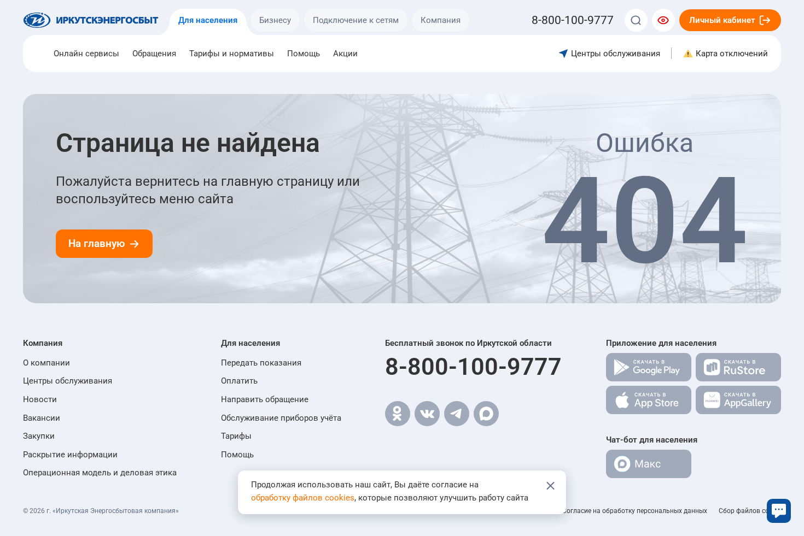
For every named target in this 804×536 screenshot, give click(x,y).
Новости (40, 399)
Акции (345, 53)
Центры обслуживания (67, 381)
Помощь (303, 53)
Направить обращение (264, 399)
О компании (46, 363)
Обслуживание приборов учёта (281, 418)
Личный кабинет (722, 20)
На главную (96, 243)
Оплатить (239, 381)
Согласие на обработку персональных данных (634, 511)
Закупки (39, 436)
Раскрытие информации (70, 455)
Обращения (154, 53)
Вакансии (41, 418)
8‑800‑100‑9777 (573, 20)
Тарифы (236, 436)
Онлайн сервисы (86, 53)
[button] (100, 343)
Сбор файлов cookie (750, 511)
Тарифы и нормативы (231, 53)
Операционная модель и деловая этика (100, 473)
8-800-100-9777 (473, 367)
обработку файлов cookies (302, 498)
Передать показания (261, 363)
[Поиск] (636, 20)
